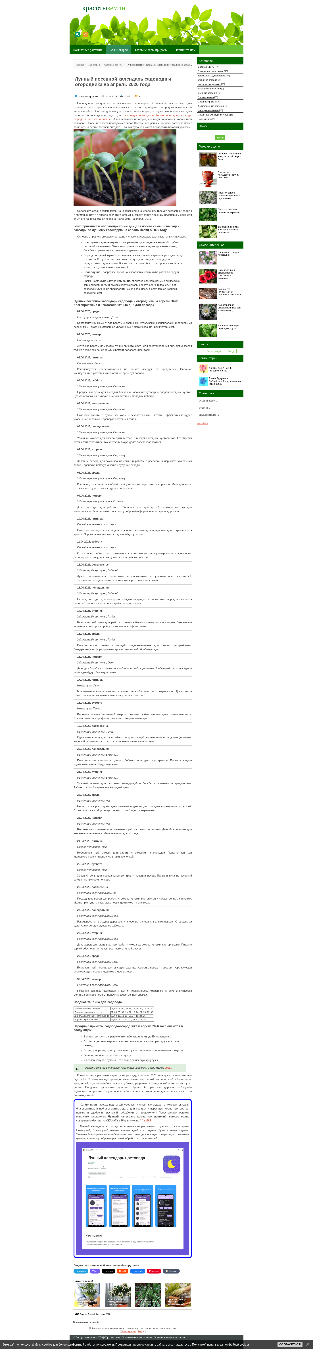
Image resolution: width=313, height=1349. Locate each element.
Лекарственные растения (211, 106)
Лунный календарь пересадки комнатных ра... (117, 1301)
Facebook (137, 1271)
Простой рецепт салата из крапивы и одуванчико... (229, 195)
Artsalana (202, 423)
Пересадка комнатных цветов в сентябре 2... (87, 1301)
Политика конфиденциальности (169, 1337)
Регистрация (77, 34)
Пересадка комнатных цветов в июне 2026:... (147, 1301)
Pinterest (154, 1271)
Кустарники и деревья (209, 84)
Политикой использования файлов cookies (221, 1344)
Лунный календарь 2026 (99, 1314)
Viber (95, 1271)
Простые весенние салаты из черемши (228, 211)
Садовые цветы (206, 67)
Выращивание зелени (209, 88)
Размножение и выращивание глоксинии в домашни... (226, 274)
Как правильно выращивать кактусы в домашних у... (229, 308)
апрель (83, 1314)
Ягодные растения (207, 93)
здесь (168, 1067)
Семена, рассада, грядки (211, 71)
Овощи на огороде (207, 80)
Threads (108, 1271)
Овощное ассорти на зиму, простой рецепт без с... (229, 156)
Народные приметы (208, 110)
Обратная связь (112, 1337)
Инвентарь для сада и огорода (214, 115)
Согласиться (290, 1344)
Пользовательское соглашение (137, 1337)
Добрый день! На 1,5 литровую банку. (220, 369)
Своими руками (206, 97)
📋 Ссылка (171, 1271)
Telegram (81, 1271)
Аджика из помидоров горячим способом (228, 175)
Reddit (122, 1271)
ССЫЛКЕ (145, 1120)
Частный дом (205, 119)
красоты (103, 8)
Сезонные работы (88, 96)
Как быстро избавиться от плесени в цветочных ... (229, 293)
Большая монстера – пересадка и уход (229, 327)
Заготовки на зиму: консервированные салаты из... (228, 229)
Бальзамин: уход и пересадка (228, 253)
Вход (85, 34)
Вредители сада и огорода (212, 75)
